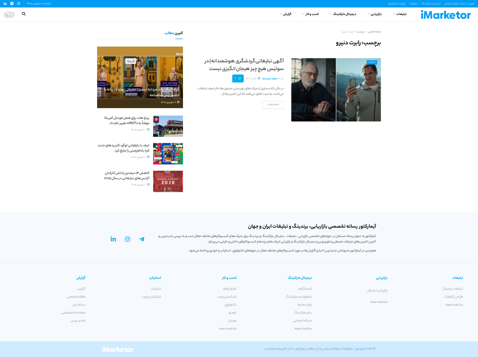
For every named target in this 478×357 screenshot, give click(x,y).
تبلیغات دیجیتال (452, 288)
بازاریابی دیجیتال (377, 290)
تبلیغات (413, 3)
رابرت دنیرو (347, 32)
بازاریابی (376, 14)
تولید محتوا (305, 304)
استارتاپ (156, 288)
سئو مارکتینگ (303, 312)
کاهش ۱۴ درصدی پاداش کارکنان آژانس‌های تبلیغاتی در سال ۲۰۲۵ (126, 175)
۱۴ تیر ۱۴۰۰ (251, 79)
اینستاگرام (305, 288)
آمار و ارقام (230, 288)
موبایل (232, 320)
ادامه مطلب (273, 105)
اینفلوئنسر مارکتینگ (299, 296)
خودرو (233, 312)
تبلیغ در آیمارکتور (397, 3)
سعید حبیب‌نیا (270, 79)
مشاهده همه (454, 304)
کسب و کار (312, 14)
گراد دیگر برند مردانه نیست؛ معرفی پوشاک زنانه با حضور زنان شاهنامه (141, 93)
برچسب (360, 32)
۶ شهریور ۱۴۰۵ (139, 185)
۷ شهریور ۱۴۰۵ (169, 102)
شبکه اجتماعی (302, 320)
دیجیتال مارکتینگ (431, 3)
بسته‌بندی (78, 304)
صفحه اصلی (374, 32)
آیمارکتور (361, 349)
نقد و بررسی (77, 320)
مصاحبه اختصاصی (73, 312)
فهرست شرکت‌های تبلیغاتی (459, 3)
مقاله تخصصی (76, 296)
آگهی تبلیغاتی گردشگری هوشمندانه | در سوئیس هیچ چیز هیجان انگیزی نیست (244, 65)
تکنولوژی (231, 304)
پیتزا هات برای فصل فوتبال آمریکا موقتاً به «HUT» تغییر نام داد (126, 120)
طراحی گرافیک (453, 296)
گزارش (287, 14)
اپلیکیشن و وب (227, 296)
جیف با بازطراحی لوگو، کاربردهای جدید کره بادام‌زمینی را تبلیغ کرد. (123, 148)
